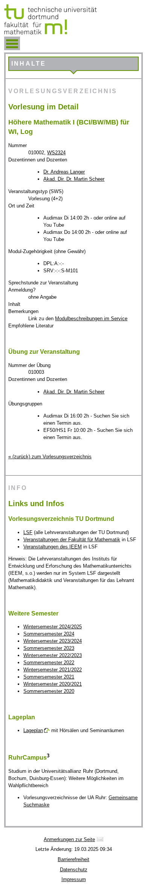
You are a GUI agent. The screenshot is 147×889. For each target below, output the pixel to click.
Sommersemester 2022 (48, 662)
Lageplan (33, 730)
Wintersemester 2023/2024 (52, 641)
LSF (27, 532)
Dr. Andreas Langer (64, 172)
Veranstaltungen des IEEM (52, 547)
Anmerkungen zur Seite (69, 839)
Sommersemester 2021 (48, 677)
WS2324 (56, 152)
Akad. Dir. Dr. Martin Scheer (73, 179)
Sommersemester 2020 (48, 691)
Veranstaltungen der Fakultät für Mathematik (71, 539)
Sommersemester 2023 (48, 648)
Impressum (73, 879)
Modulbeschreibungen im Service (91, 318)
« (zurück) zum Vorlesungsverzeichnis (50, 456)
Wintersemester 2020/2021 (52, 684)
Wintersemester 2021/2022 (52, 670)
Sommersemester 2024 (48, 634)
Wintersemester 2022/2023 (52, 655)
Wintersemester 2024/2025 (52, 627)
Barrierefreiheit (73, 859)
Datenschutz (73, 869)
